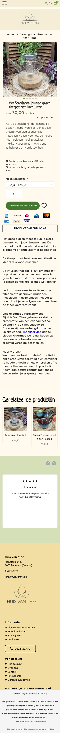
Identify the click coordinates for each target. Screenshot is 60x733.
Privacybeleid (14, 635)
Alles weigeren (31, 729)
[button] (24, 98)
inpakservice (32, 332)
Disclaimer (13, 639)
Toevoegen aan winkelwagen (22, 205)
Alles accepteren (15, 729)
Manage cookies (46, 729)
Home (10, 34)
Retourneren (14, 675)
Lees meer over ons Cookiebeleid (30, 721)
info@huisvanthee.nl (16, 576)
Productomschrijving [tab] (30, 228)
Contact (11, 671)
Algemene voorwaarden (21, 627)
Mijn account (14, 663)
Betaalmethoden (16, 631)
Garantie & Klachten (18, 679)
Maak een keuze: (17, 178)
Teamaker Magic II (15, 435)
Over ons (12, 667)
